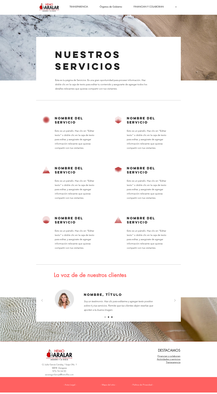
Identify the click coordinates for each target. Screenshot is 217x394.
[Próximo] (175, 300)
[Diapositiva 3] (111, 317)
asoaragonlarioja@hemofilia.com (59, 374)
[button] (69, 384)
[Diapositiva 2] (108, 317)
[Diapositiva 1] (105, 317)
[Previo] (42, 300)
